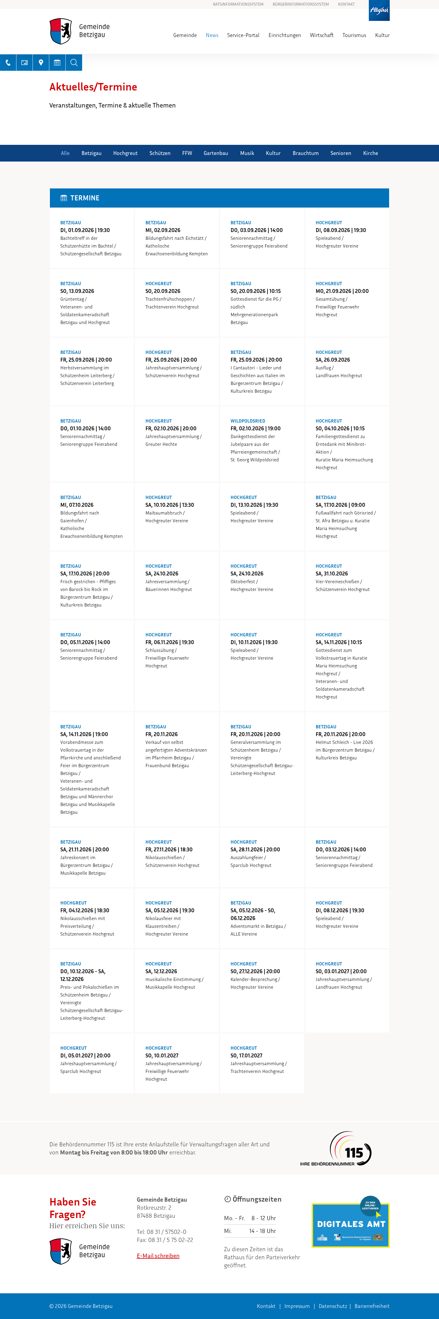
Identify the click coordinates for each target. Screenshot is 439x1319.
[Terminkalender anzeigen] (57, 62)
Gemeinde (185, 35)
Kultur (382, 35)
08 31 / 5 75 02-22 (170, 1239)
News (212, 35)
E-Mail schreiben (158, 1255)
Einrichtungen (284, 35)
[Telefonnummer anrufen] (8, 62)
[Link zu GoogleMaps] (41, 62)
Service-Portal (243, 35)
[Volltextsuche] (74, 62)
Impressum (297, 1306)
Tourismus (354, 35)
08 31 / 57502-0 (166, 1231)
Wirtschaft (322, 35)
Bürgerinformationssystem (301, 4)
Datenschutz (333, 1306)
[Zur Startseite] (90, 31)
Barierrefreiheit (372, 1306)
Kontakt (346, 4)
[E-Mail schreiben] (24, 62)
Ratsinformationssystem (238, 4)
